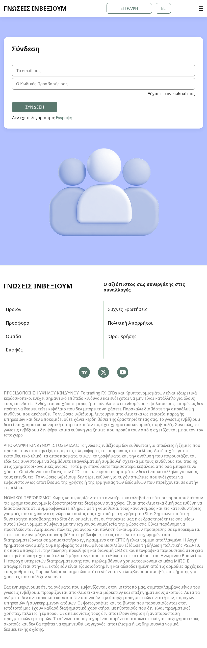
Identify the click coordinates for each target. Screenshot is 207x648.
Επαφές (14, 350)
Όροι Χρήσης (122, 336)
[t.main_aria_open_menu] (201, 8)
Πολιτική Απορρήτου (130, 323)
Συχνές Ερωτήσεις (127, 309)
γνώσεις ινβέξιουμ (38, 286)
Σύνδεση (34, 107)
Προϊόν (13, 309)
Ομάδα (13, 336)
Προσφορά (18, 323)
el (163, 8)
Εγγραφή (129, 8)
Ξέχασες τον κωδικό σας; (171, 93)
